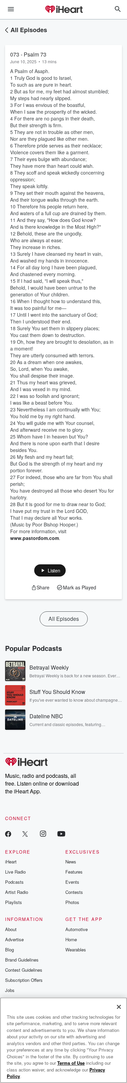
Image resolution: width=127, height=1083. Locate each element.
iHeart (11, 861)
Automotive (76, 929)
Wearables (75, 949)
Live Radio (15, 871)
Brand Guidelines (22, 959)
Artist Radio (16, 892)
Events (72, 882)
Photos (72, 902)
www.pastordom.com (34, 538)
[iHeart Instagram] (43, 833)
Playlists (13, 902)
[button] (50, 570)
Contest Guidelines (23, 970)
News (70, 861)
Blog (9, 949)
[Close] (118, 1006)
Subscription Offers (24, 980)
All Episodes (28, 29)
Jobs (10, 990)
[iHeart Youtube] (61, 833)
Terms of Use (71, 1063)
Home (71, 939)
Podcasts (14, 882)
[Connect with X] (25, 833)
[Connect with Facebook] (8, 833)
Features (74, 871)
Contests (74, 892)
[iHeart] (63, 10)
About (11, 929)
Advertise (14, 939)
